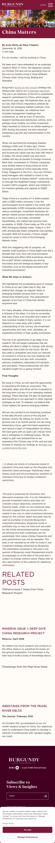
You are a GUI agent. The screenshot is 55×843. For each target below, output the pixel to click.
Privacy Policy (8, 823)
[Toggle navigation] (50, 5)
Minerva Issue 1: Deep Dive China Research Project (24, 631)
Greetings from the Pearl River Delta (24, 708)
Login (43, 5)
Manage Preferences (27, 837)
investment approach (39, 91)
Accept (27, 830)
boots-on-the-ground (26, 88)
